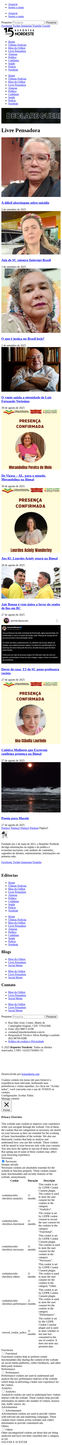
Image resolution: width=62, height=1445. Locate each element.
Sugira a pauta (16, 7)
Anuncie (13, 4)
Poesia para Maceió (15, 818)
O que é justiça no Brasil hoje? (22, 338)
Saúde (11, 63)
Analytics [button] (6, 1388)
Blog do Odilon (16, 47)
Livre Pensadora (17, 51)
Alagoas (12, 54)
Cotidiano (13, 60)
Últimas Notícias (17, 44)
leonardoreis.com (30, 1074)
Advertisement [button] (9, 1407)
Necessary (11, 1161)
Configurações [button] (9, 1095)
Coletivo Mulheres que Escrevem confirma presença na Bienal (24, 752)
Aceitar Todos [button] (25, 1095)
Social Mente (15, 965)
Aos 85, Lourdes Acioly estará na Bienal (29, 558)
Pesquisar (6, 22)
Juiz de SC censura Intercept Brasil (26, 260)
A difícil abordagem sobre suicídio (25, 203)
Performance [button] (8, 1369)
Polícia (12, 66)
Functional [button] (7, 1350)
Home (11, 41)
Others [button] (5, 1426)
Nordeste (13, 69)
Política (12, 57)
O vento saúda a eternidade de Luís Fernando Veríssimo (26, 399)
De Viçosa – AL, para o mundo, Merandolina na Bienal (23, 477)
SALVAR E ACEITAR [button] (14, 1442)
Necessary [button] (7, 1158)
